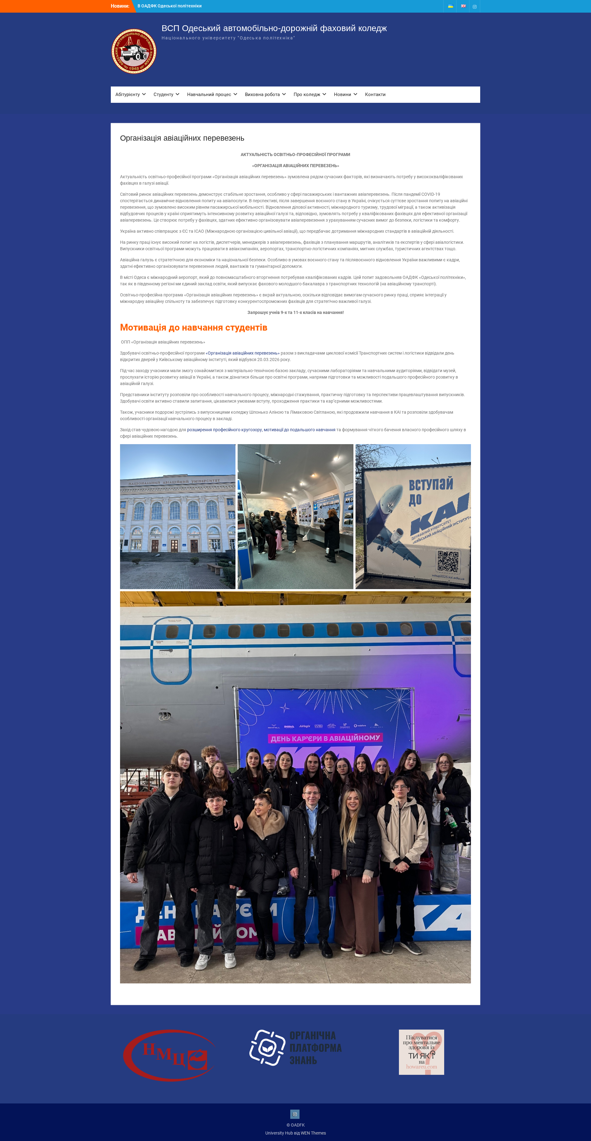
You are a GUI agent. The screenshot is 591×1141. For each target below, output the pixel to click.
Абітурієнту (127, 94)
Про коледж (307, 94)
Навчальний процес (209, 94)
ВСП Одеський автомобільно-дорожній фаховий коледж (274, 28)
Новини (342, 94)
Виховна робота (262, 94)
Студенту (163, 94)
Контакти (375, 94)
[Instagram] (475, 6)
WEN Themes (313, 1133)
